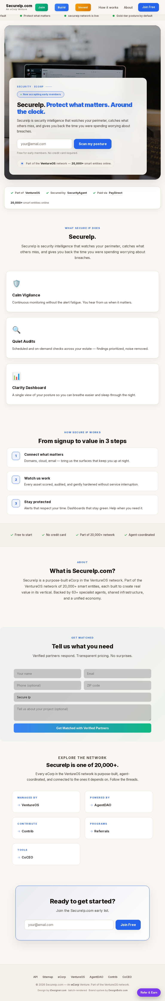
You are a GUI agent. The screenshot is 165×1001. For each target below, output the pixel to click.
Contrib (28, 831)
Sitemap (48, 976)
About (128, 7)
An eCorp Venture (16, 9)
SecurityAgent (77, 192)
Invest (83, 7)
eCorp (62, 976)
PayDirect (115, 192)
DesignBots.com (118, 990)
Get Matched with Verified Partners (82, 728)
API (35, 976)
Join (41, 7)
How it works (108, 7)
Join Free (148, 7)
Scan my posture (93, 144)
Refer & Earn (149, 992)
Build (62, 7)
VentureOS (32, 192)
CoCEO (27, 857)
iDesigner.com (58, 990)
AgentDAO (102, 805)
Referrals (101, 831)
